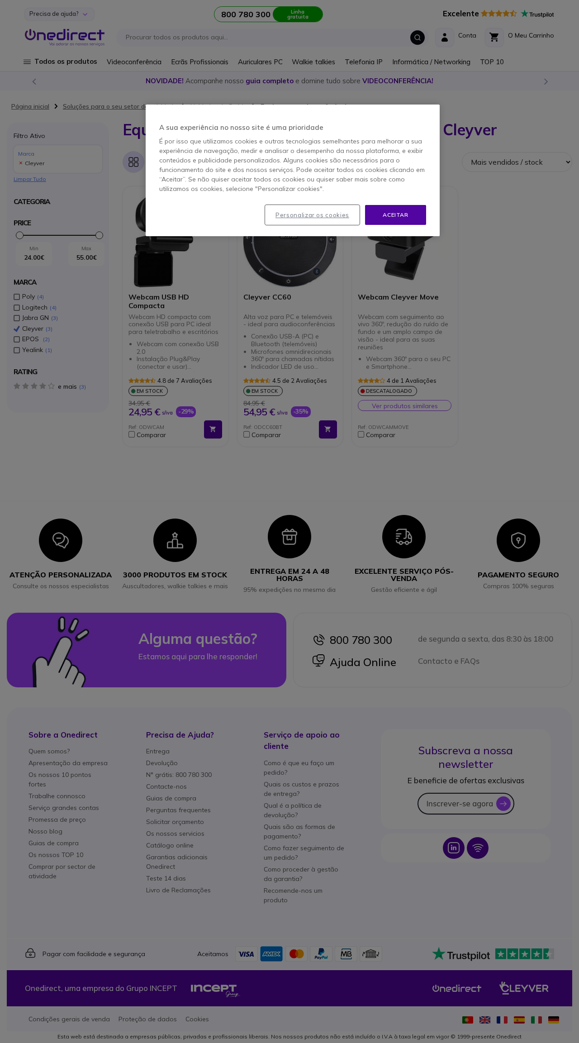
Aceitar (395, 214)
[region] (293, 171)
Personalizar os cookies (312, 215)
